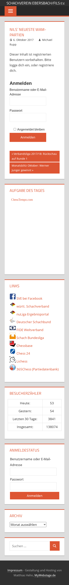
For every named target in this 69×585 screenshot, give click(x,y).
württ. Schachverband (32, 306)
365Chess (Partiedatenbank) (37, 369)
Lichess (21, 361)
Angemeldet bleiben (31, 129)
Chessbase (24, 345)
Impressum (14, 570)
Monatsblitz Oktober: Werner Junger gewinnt (30, 168)
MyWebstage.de (45, 575)
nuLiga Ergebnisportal (32, 314)
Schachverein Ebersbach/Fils (36, 3)
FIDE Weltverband (29, 330)
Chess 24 (23, 353)
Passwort (16, 110)
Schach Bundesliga (30, 337)
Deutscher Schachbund (33, 322)
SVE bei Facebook (29, 298)
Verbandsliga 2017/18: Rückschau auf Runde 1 (34, 156)
